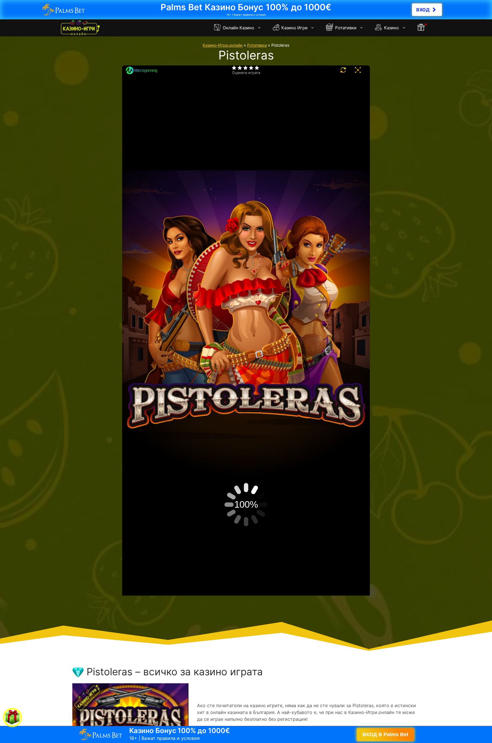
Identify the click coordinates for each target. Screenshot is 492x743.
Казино (391, 27)
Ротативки (345, 27)
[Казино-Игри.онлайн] (80, 27)
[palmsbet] (246, 734)
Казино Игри (294, 27)
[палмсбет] (246, 9)
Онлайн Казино (238, 27)
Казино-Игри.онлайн (223, 45)
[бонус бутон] (421, 27)
